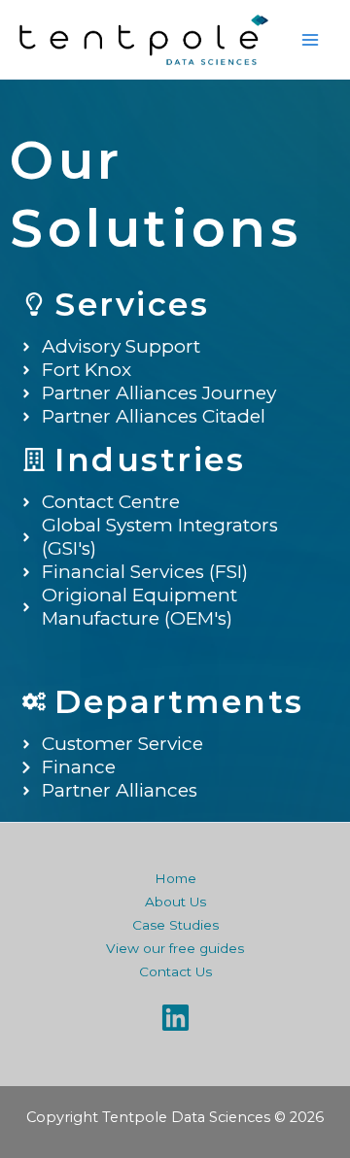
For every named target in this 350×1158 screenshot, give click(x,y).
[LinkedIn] (175, 1018)
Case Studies (175, 925)
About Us (175, 901)
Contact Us (175, 971)
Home (175, 878)
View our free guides (175, 948)
